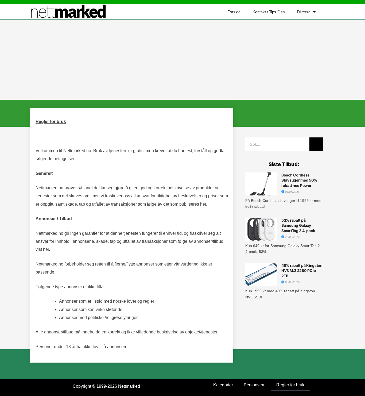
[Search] (316, 144)
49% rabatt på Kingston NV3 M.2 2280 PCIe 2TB (302, 270)
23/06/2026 (292, 237)
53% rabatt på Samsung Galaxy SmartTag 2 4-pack (298, 225)
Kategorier (223, 385)
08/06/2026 (292, 282)
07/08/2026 (292, 191)
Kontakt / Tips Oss (269, 12)
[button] (329, 12)
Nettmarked (129, 386)
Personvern (255, 385)
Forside (233, 12)
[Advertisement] (182, 59)
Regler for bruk (290, 385)
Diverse (303, 12)
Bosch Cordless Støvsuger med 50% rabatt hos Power (299, 180)
